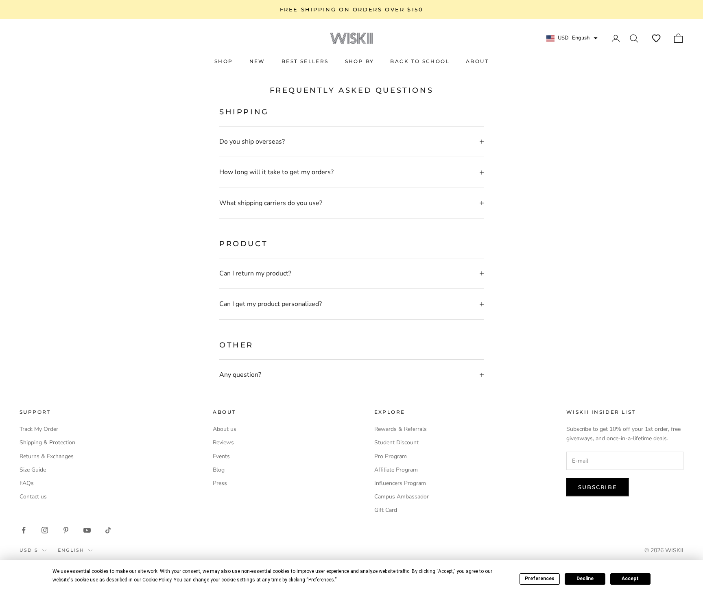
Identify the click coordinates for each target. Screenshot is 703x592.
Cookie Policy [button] (156, 580)
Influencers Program (400, 483)
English (71, 550)
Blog (219, 470)
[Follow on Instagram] (45, 530)
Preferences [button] (321, 580)
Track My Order (39, 429)
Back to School (420, 61)
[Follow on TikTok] (108, 530)
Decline (585, 578)
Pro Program (390, 456)
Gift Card (385, 510)
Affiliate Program (396, 470)
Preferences (540, 578)
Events (221, 456)
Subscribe (597, 487)
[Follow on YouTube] (87, 530)
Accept (630, 578)
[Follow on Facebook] (24, 530)
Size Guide (33, 470)
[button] (656, 38)
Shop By (359, 61)
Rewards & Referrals (400, 429)
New (257, 61)
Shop (223, 61)
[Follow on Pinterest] (66, 530)
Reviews (223, 442)
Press (220, 483)
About (477, 61)
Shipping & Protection (47, 442)
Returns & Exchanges (47, 456)
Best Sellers (305, 61)
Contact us (33, 496)
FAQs (27, 483)
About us (224, 429)
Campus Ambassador (401, 496)
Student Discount (396, 442)
